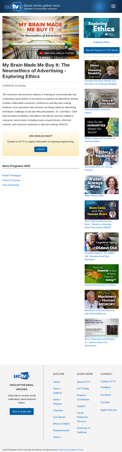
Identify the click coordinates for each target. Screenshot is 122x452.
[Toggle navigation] (113, 6)
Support (81, 406)
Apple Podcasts (109, 410)
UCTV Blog (83, 388)
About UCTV (83, 381)
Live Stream (59, 417)
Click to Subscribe (21, 411)
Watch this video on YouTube (56, 54)
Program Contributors (83, 397)
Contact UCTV (108, 381)
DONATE (41, 149)
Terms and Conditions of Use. (71, 450)
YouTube (105, 402)
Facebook (106, 394)
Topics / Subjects (57, 390)
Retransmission (61, 430)
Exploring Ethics (101, 42)
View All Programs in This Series (102, 50)
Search (57, 437)
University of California (83, 430)
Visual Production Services (82, 417)
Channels (58, 410)
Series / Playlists (57, 401)
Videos (56, 381)
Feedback (106, 387)
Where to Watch (61, 423)
